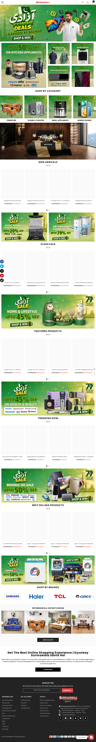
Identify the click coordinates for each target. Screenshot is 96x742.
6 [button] (52, 39)
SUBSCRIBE (67, 690)
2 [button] (45, 39)
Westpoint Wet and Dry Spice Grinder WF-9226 (12, 201)
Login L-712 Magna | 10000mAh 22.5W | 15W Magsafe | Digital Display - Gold (36, 544)
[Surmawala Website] (11, 107)
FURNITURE (11, 120)
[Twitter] (85, 718)
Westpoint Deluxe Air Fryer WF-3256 (36, 201)
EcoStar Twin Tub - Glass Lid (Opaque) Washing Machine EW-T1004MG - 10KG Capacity (12, 370)
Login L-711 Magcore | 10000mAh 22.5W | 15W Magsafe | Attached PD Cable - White (83, 544)
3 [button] (47, 39)
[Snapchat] (75, 718)
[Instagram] (65, 718)
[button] (93, 597)
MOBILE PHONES (85, 120)
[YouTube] (80, 718)
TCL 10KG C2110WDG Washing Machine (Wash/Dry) (83, 370)
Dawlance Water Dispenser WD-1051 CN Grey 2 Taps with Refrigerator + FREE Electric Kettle (60, 283)
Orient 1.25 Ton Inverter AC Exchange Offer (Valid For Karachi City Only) (12, 283)
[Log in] (88, 2)
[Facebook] (60, 718)
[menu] (2, 2)
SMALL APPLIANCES (60, 120)
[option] (48, 23)
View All (48, 165)
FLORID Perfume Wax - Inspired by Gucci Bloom (83, 457)
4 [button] (49, 39)
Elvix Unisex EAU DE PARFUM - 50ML (12, 456)
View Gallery (48, 640)
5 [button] (50, 39)
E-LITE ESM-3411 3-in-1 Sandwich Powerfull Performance (59, 201)
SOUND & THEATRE (36, 120)
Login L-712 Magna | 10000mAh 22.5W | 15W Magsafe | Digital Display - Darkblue (60, 544)
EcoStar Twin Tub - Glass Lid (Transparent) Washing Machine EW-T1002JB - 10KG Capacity (36, 370)
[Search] (83, 2)
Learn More (48, 669)
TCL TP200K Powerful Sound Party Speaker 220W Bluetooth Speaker (12, 544)
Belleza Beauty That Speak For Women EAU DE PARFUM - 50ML (36, 457)
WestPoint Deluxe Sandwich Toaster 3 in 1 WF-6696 (84, 201)
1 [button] (43, 39)
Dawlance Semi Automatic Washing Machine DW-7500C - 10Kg (60, 370)
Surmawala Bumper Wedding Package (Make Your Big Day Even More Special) (84, 283)
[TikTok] (70, 718)
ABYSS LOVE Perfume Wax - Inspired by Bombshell (60, 457)
